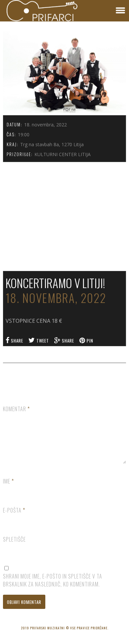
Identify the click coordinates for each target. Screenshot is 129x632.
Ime (8, 481)
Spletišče (14, 539)
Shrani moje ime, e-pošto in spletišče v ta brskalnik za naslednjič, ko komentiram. (52, 580)
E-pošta (14, 510)
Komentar (16, 409)
